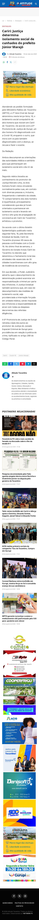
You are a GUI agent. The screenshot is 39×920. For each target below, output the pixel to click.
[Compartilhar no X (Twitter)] (10, 62)
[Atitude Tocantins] (20, 4)
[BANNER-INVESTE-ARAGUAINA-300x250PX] (19, 97)
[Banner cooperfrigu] (19, 704)
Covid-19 (13, 355)
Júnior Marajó (23, 355)
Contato (19, 906)
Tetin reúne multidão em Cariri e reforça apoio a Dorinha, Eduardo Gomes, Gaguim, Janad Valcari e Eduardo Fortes (19, 513)
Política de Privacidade (24, 903)
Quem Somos (8, 903)
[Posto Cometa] (19, 649)
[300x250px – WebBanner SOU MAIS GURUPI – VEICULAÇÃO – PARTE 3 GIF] (19, 881)
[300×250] (19, 826)
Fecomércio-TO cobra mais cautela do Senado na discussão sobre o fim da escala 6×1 (18, 441)
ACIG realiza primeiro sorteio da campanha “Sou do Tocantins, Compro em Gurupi (18, 548)
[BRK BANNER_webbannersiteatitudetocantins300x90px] (19, 714)
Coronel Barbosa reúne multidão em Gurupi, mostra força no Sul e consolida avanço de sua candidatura (19, 583)
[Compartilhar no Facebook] (7, 62)
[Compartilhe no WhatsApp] (3, 62)
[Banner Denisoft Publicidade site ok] (19, 798)
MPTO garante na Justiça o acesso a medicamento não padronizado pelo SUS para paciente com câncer (19, 618)
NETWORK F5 (28, 913)
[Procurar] (36, 3)
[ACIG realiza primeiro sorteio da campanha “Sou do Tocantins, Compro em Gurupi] (19, 533)
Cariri (5, 355)
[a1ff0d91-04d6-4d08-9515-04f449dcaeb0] (19, 771)
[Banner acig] (19, 743)
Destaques (6, 26)
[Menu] (3, 3)
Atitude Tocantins (15, 54)
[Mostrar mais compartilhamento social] (15, 62)
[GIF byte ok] (19, 677)
